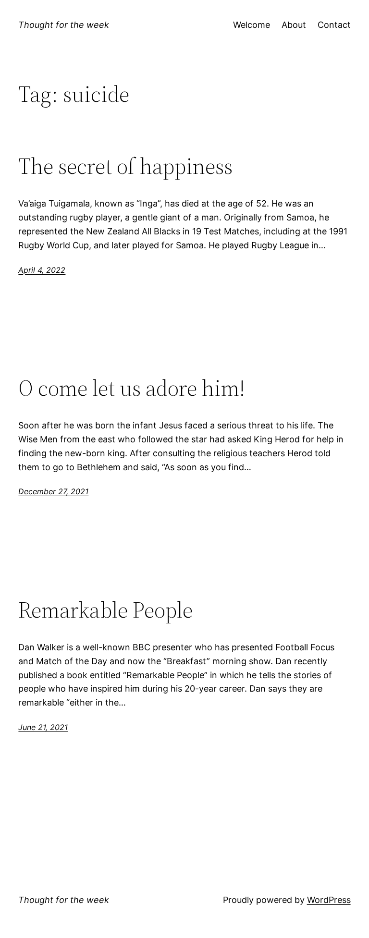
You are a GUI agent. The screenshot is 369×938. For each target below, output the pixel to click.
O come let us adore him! (131, 388)
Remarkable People (105, 609)
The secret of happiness (125, 166)
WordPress (329, 900)
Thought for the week (63, 25)
